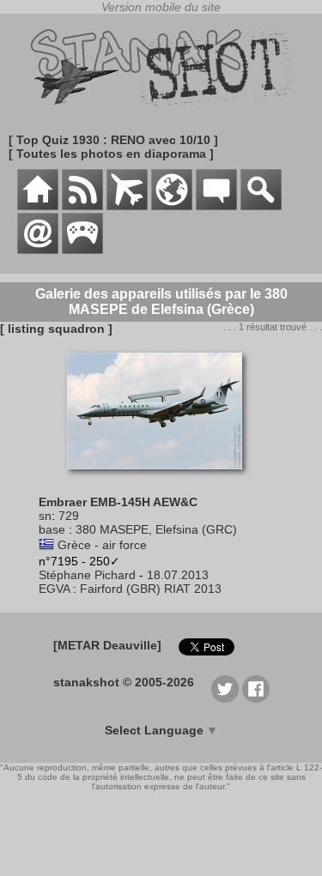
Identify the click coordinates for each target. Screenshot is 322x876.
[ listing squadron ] (56, 328)
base (52, 529)
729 (68, 516)
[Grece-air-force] (46, 545)
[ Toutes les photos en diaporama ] (111, 153)
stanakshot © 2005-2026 (123, 682)
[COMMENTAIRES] (216, 206)
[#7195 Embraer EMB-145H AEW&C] (161, 478)
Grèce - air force (102, 545)
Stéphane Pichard (87, 575)
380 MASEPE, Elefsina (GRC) (156, 529)
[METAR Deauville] (107, 645)
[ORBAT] (127, 206)
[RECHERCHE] (261, 206)
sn (45, 516)
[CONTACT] (37, 250)
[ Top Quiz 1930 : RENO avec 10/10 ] (113, 140)
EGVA (54, 588)
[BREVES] (82, 206)
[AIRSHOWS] (171, 206)
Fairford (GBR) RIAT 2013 (151, 588)
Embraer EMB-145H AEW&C (118, 502)
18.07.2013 (178, 575)
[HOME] (37, 206)
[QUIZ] (82, 250)
